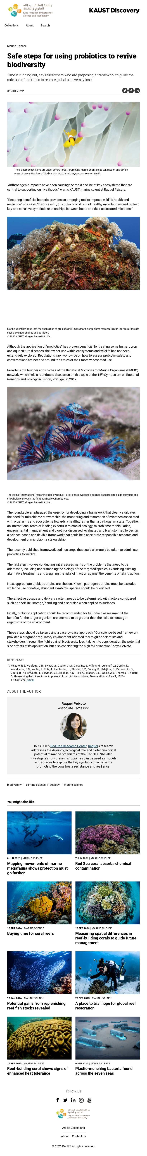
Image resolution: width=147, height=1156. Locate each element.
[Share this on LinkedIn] (137, 90)
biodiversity (14, 784)
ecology (55, 784)
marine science (73, 784)
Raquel (93, 746)
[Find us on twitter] (65, 1101)
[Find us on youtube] (89, 1101)
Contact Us (79, 1136)
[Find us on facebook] (57, 1101)
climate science (36, 784)
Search (45, 25)
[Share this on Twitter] (125, 90)
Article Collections (73, 1128)
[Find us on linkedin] (73, 1101)
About (30, 25)
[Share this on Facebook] (131, 90)
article (30, 680)
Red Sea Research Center (68, 746)
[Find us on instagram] (81, 1101)
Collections (11, 25)
